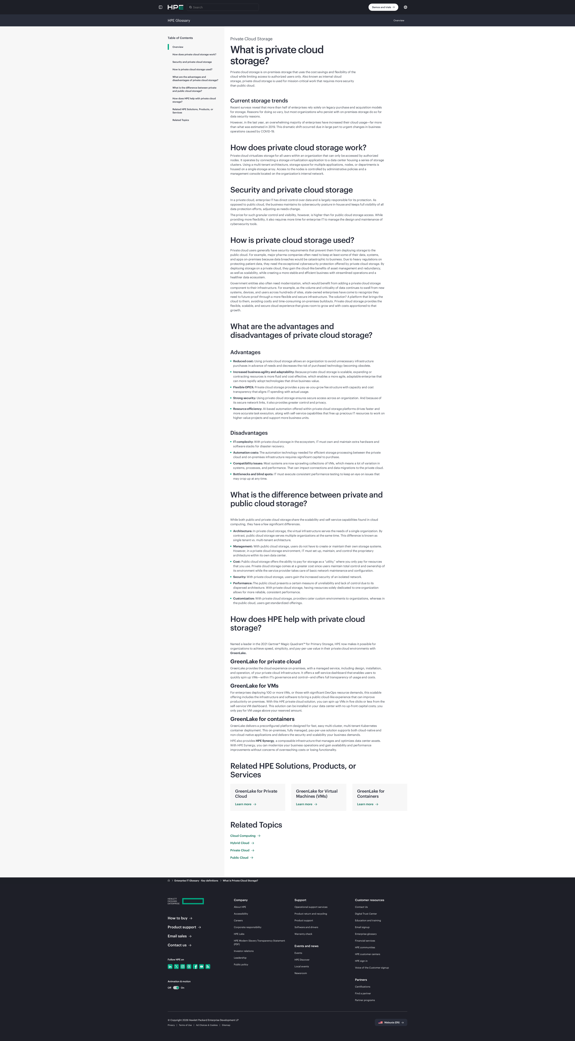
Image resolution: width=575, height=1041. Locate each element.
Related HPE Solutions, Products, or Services (192, 111)
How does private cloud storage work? (194, 54)
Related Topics (180, 119)
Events (298, 952)
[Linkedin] (170, 966)
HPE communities (365, 947)
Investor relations (244, 950)
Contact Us (361, 906)
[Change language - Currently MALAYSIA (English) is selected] (405, 6)
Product (182, 927)
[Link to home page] (169, 880)
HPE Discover (302, 959)
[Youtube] (201, 966)
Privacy (171, 1025)
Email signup (362, 927)
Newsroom (301, 973)
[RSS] (207, 966)
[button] (160, 7)
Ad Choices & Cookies (207, 1025)
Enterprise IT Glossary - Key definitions (196, 880)
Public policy (241, 964)
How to (177, 918)
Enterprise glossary (366, 933)
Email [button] (177, 936)
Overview (399, 20)
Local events (302, 966)
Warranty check (303, 933)
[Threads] (189, 966)
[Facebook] (195, 966)
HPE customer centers (367, 954)
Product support (304, 920)
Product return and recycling (311, 913)
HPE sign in (361, 960)
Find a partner (363, 993)
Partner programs (365, 1000)
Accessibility (241, 913)
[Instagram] (182, 966)
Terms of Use (185, 1025)
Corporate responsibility (247, 927)
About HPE (240, 906)
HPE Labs (239, 933)
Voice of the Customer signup (372, 967)
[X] (176, 966)
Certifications (362, 986)
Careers (238, 920)
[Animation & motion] (176, 987)
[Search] (190, 7)
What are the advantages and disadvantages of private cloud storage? (195, 78)
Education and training (368, 920)
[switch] (174, 988)
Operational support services (311, 906)
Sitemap (226, 1025)
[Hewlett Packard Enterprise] (175, 7)
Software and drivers (306, 927)
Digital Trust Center (366, 913)
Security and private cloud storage (192, 61)
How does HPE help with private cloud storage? (194, 100)
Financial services (365, 940)
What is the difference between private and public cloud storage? (194, 89)
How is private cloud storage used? (192, 69)
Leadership (240, 957)
